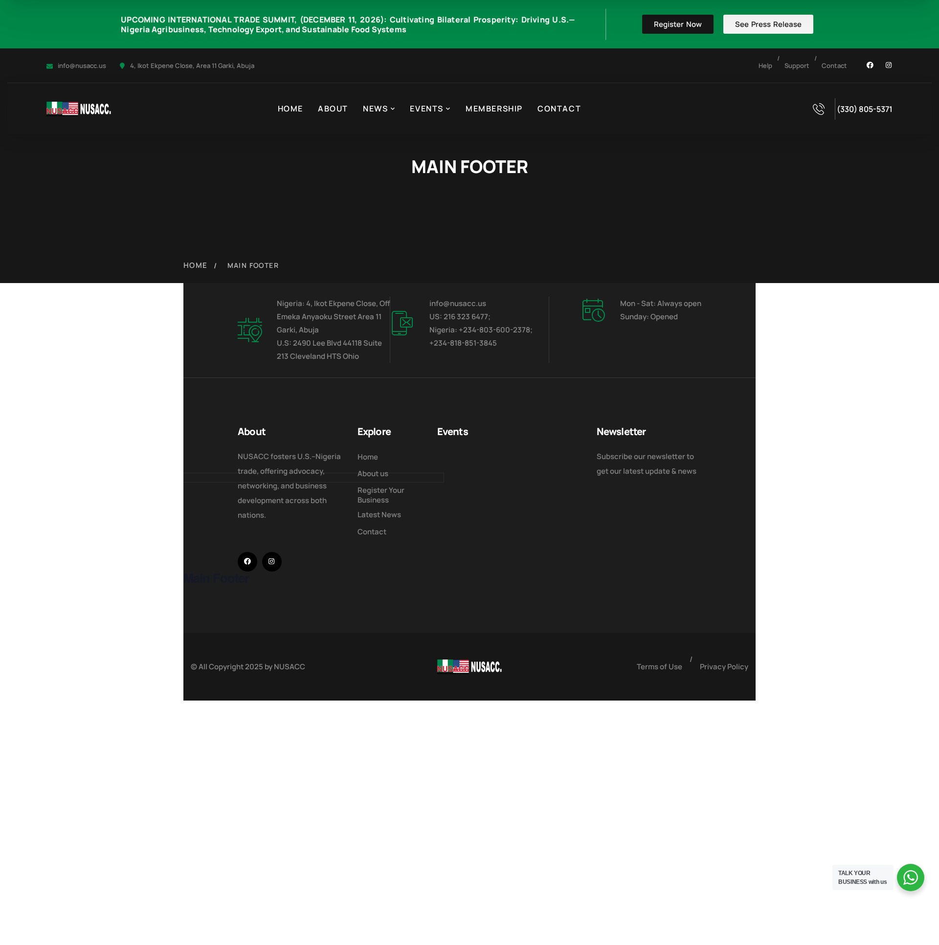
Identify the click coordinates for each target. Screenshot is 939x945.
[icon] (870, 65)
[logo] (78, 108)
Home (195, 265)
